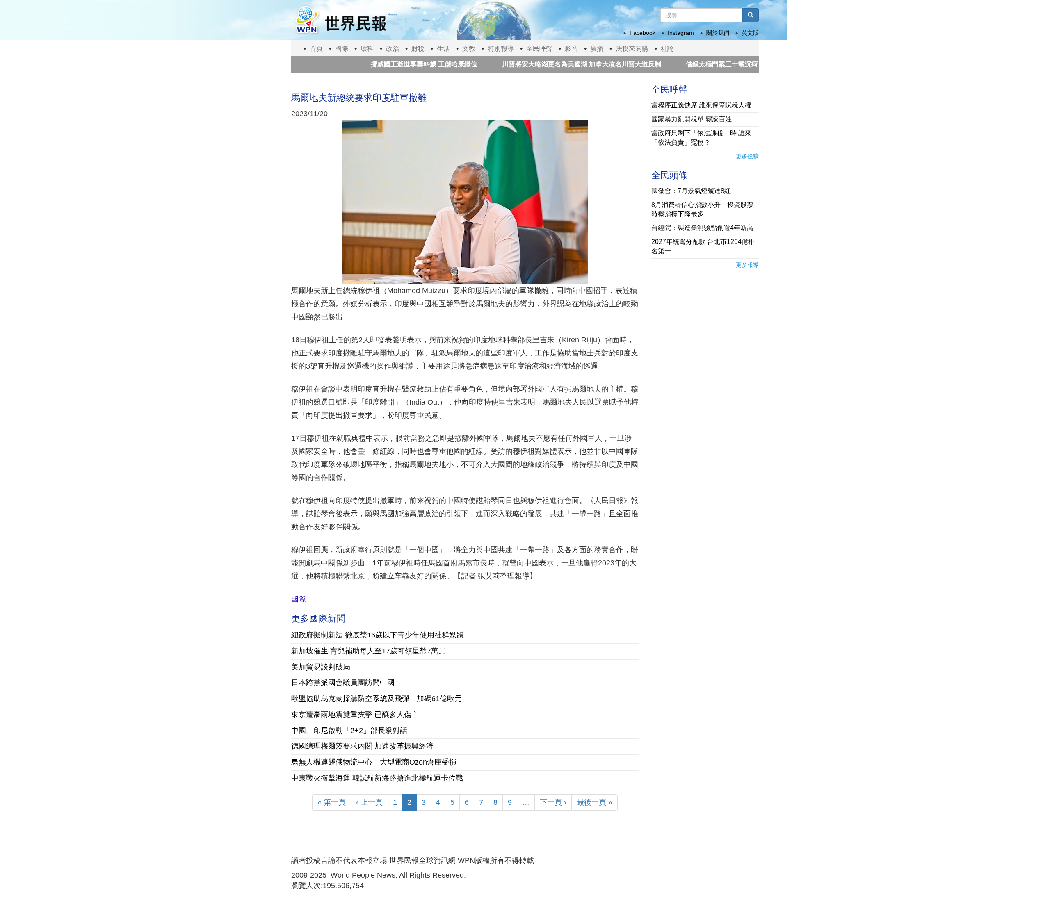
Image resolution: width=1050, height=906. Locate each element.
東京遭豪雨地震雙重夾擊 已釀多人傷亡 (355, 714)
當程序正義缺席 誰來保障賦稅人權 (701, 105)
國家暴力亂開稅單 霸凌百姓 (691, 119)
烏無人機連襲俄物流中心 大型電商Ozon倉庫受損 (374, 762)
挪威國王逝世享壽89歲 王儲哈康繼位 (393, 64)
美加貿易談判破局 (320, 667)
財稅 (418, 48)
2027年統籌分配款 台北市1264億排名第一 (703, 246)
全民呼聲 (539, 48)
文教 (468, 48)
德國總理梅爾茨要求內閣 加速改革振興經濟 (362, 746)
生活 (443, 48)
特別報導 (501, 48)
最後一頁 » (594, 802)
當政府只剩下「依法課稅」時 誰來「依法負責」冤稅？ (701, 138)
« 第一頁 (331, 802)
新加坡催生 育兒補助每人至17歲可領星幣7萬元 (368, 651)
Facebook (642, 33)
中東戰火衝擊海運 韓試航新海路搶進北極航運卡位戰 (377, 778)
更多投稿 (747, 156)
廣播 (596, 48)
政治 (392, 48)
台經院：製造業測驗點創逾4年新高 (702, 227)
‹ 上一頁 (369, 802)
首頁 (316, 48)
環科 (367, 48)
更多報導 (747, 265)
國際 (341, 48)
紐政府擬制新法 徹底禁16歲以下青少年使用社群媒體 (377, 635)
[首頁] (340, 19)
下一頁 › (553, 802)
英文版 (750, 33)
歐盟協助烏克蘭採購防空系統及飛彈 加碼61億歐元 (376, 698)
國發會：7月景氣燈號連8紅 (691, 190)
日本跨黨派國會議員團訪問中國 (343, 682)
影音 (571, 48)
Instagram (681, 33)
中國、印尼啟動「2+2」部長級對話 (349, 730)
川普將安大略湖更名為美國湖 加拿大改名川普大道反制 (550, 64)
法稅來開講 (632, 48)
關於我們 (717, 33)
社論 (667, 48)
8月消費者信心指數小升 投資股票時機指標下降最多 (702, 209)
